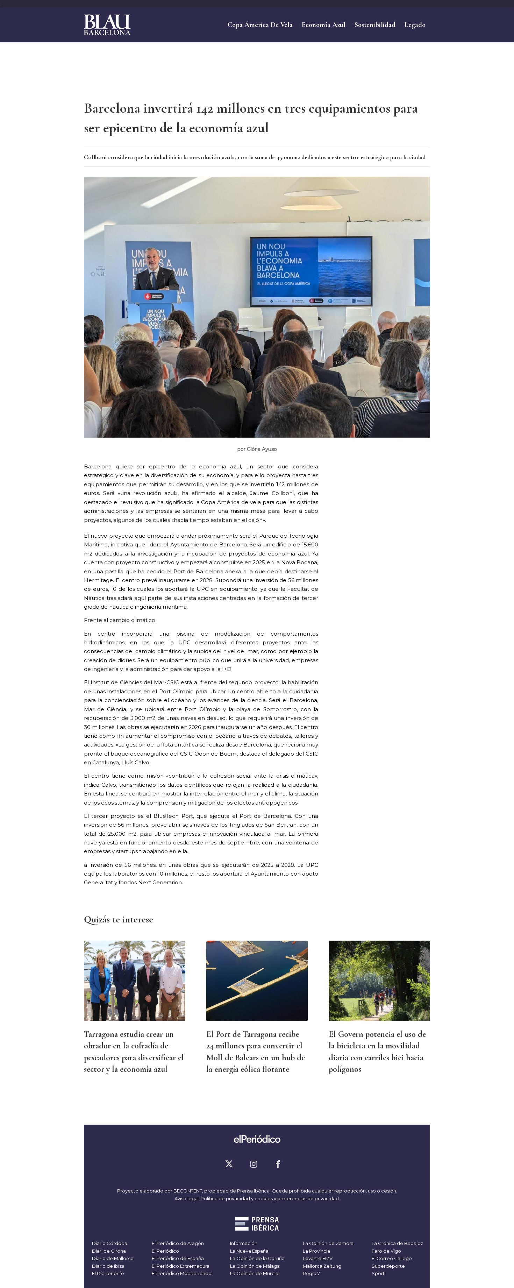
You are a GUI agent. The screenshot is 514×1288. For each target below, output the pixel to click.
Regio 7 (311, 1273)
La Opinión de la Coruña (257, 1258)
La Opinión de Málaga (254, 1266)
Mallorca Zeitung (321, 1266)
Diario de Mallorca (112, 1258)
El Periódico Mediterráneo (181, 1273)
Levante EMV (317, 1258)
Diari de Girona (108, 1251)
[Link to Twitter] (229, 1164)
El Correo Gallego (391, 1258)
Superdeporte (388, 1266)
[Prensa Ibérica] (257, 1225)
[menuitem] (260, 24)
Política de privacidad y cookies (237, 1198)
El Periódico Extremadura (180, 1266)
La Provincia (316, 1251)
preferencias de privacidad (308, 1198)
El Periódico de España (177, 1258)
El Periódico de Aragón (177, 1243)
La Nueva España (249, 1251)
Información (243, 1243)
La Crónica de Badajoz (397, 1243)
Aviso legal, (187, 1198)
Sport (378, 1273)
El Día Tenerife (107, 1273)
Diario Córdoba (109, 1243)
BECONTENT (187, 1191)
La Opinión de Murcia (253, 1273)
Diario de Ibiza (107, 1266)
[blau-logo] (107, 24)
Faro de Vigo (386, 1251)
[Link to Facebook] (278, 1164)
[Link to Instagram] (253, 1164)
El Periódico (165, 1251)
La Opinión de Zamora (328, 1243)
